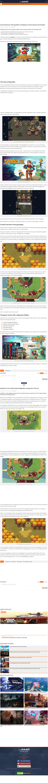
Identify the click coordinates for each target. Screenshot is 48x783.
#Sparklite (8, 370)
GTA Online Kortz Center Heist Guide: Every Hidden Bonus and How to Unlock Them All (25, 652)
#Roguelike (13, 561)
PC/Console (12, 27)
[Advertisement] (24, 14)
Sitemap (24, 758)
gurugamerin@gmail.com (24, 753)
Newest (42, 373)
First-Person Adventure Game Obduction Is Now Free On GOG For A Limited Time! (14, 34)
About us (24, 755)
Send (45, 379)
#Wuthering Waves (19, 3)
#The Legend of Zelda (27, 561)
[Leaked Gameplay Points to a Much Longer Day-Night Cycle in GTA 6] (12, 700)
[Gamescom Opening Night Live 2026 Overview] (12, 684)
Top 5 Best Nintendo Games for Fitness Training (18, 646)
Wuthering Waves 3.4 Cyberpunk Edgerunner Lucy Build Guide (21, 657)
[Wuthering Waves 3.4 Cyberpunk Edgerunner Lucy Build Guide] (4, 659)
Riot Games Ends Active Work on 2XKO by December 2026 (34, 725)
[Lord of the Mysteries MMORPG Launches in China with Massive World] (12, 717)
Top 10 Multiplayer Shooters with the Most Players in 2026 (20, 663)
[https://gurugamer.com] (24, 749)
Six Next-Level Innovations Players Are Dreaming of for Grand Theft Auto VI (35, 709)
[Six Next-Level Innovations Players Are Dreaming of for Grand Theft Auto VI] (36, 700)
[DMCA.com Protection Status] (24, 774)
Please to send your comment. (8, 375)
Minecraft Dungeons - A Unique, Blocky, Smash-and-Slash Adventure (12, 33)
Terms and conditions (24, 757)
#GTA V (9, 3)
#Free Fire (13, 3)
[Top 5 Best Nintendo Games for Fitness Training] (4, 648)
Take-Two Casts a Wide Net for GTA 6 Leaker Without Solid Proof (35, 692)
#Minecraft (4, 3)
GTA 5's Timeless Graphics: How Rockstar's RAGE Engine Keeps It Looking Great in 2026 (25, 668)
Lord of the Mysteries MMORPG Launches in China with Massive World (11, 726)
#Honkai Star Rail (26, 3)
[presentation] (4, 371)
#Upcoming (19, 561)
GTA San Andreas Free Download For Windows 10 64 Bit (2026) (14, 637)
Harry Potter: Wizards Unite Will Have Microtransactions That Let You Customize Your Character (17, 31)
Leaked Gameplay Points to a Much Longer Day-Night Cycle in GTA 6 (11, 709)
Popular (46, 373)
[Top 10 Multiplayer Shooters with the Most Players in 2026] (4, 664)
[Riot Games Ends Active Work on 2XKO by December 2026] (36, 717)
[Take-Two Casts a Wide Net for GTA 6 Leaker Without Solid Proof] (36, 684)
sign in (5, 375)
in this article (43, 227)
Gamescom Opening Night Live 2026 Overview (8, 692)
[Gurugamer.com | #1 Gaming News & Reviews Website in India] (24, 1)
